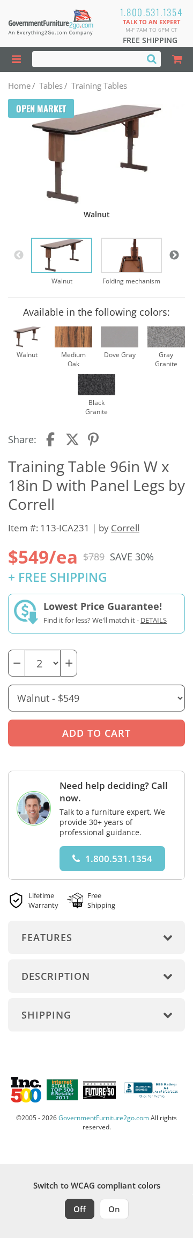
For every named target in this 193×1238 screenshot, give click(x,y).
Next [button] (174, 255)
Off (79, 1209)
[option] (61, 262)
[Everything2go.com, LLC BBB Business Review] (152, 1090)
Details (153, 620)
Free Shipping (150, 40)
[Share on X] (72, 439)
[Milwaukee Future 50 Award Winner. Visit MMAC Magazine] (99, 1090)
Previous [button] (18, 255)
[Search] (152, 58)
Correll (125, 528)
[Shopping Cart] (177, 59)
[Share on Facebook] (51, 439)
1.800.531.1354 (151, 12)
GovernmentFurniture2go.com (103, 1117)
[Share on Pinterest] (94, 439)
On (114, 1209)
